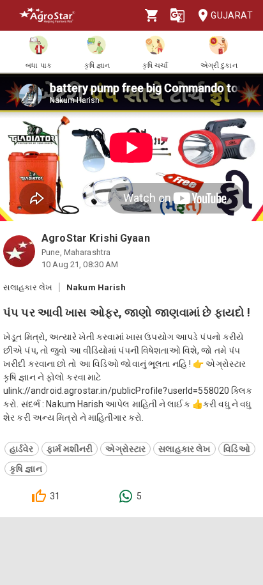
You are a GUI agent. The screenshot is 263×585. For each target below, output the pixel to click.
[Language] (177, 15)
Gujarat (232, 15)
